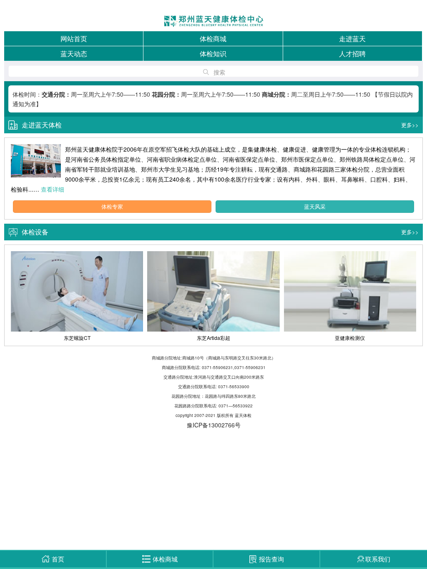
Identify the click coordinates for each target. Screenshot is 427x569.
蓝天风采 (315, 206)
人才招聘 (352, 53)
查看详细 (52, 189)
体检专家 (112, 206)
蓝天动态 (73, 53)
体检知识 (213, 53)
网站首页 (73, 38)
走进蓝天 (352, 38)
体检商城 (213, 38)
